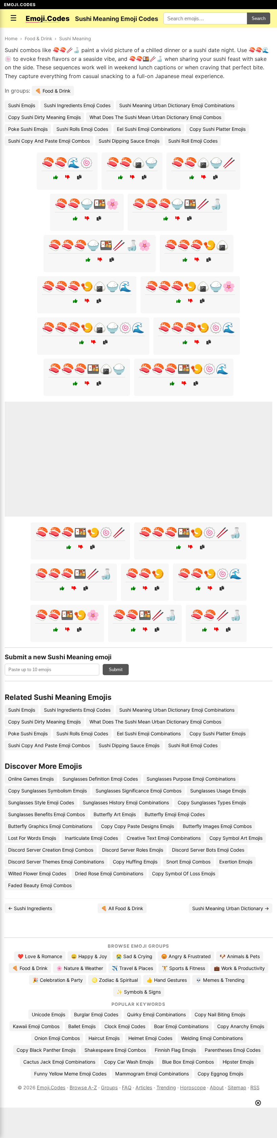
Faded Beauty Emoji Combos (40, 885)
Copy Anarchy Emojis (240, 1026)
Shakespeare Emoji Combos (115, 1050)
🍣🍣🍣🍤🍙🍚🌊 (87, 286)
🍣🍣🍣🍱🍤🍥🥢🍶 (190, 532)
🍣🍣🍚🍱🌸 (87, 204)
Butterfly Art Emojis (115, 814)
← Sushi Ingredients (30, 908)
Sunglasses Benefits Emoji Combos (46, 814)
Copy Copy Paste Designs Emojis (137, 826)
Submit (116, 669)
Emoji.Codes (51, 1087)
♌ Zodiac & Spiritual (115, 980)
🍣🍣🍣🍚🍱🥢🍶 (177, 204)
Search (259, 18)
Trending (166, 1087)
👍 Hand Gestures (167, 980)
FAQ (126, 1087)
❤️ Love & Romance (40, 956)
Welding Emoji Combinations (212, 1038)
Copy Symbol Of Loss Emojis (183, 873)
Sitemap (237, 1087)
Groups (109, 1087)
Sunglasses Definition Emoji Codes (100, 779)
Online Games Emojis (31, 779)
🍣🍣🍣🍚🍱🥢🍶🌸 (99, 245)
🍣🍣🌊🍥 (67, 163)
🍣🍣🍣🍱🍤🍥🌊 (184, 369)
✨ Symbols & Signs (139, 992)
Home (11, 38)
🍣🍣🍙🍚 (132, 163)
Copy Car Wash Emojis (128, 1062)
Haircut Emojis (104, 1038)
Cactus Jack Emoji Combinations (59, 1062)
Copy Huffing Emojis (135, 861)
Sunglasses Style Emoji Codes (41, 802)
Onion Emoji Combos (57, 1038)
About (217, 1087)
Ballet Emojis (82, 1026)
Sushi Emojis (21, 105)
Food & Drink (38, 38)
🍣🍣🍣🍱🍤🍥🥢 (80, 532)
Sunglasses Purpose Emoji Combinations (191, 779)
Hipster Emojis (238, 1062)
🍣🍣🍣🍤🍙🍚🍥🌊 (93, 328)
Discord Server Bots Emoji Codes (208, 850)
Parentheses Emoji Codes (232, 1050)
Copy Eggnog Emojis (220, 1073)
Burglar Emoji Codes (96, 1014)
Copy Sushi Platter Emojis (218, 129)
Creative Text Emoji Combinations (164, 838)
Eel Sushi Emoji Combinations (149, 129)
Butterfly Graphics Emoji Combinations (50, 826)
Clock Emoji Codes (124, 1026)
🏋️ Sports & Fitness (183, 968)
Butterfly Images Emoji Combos (217, 826)
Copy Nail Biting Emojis (220, 1014)
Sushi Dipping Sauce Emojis (129, 141)
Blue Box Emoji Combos (188, 1062)
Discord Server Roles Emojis (132, 850)
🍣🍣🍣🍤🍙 (197, 245)
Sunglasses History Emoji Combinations (126, 802)
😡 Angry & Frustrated (186, 956)
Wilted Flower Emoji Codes (37, 873)
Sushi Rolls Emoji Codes (82, 129)
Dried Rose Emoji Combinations (109, 873)
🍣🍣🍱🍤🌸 (67, 615)
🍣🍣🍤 (145, 574)
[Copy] (79, 177)
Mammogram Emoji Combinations (152, 1073)
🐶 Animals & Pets (240, 956)
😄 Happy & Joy (89, 956)
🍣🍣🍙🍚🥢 (203, 163)
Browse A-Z (83, 1087)
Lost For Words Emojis (32, 838)
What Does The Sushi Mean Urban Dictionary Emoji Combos (155, 117)
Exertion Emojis (235, 861)
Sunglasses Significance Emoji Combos (138, 790)
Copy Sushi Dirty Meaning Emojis (44, 117)
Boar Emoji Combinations (181, 1026)
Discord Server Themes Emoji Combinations (56, 861)
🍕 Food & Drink (53, 91)
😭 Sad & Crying (134, 956)
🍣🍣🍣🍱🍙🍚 (86, 369)
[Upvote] (55, 177)
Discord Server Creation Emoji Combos (50, 850)
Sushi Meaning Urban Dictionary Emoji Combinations (176, 105)
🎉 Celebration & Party (57, 980)
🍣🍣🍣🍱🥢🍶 (73, 574)
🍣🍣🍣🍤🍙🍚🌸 (190, 286)
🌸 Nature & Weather (79, 968)
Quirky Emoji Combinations (156, 1014)
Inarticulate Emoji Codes (91, 838)
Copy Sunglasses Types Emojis (212, 802)
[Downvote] (67, 177)
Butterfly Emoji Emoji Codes (175, 814)
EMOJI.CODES (20, 4)
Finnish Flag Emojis (175, 1050)
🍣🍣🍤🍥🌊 (210, 574)
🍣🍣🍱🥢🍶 (145, 615)
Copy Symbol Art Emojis (235, 838)
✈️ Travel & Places (132, 968)
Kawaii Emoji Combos (36, 1026)
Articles (143, 1087)
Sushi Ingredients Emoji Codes (77, 105)
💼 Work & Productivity (239, 968)
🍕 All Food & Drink (122, 908)
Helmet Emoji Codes (150, 1038)
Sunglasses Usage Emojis (218, 790)
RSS (254, 1087)
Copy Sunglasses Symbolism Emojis (47, 790)
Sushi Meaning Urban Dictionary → (230, 908)
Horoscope (193, 1087)
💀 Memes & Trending (220, 980)
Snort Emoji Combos (188, 861)
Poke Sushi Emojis (28, 129)
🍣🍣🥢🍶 (216, 615)
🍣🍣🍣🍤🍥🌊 (196, 328)
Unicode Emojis (48, 1014)
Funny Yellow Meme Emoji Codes (70, 1073)
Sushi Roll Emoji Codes (193, 141)
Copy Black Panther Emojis (46, 1050)
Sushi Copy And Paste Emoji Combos (49, 141)
